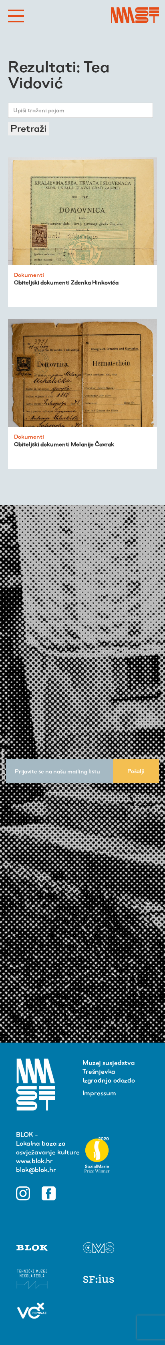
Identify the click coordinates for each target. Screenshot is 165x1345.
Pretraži (28, 128)
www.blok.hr (34, 1161)
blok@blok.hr (36, 1170)
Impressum (99, 1093)
